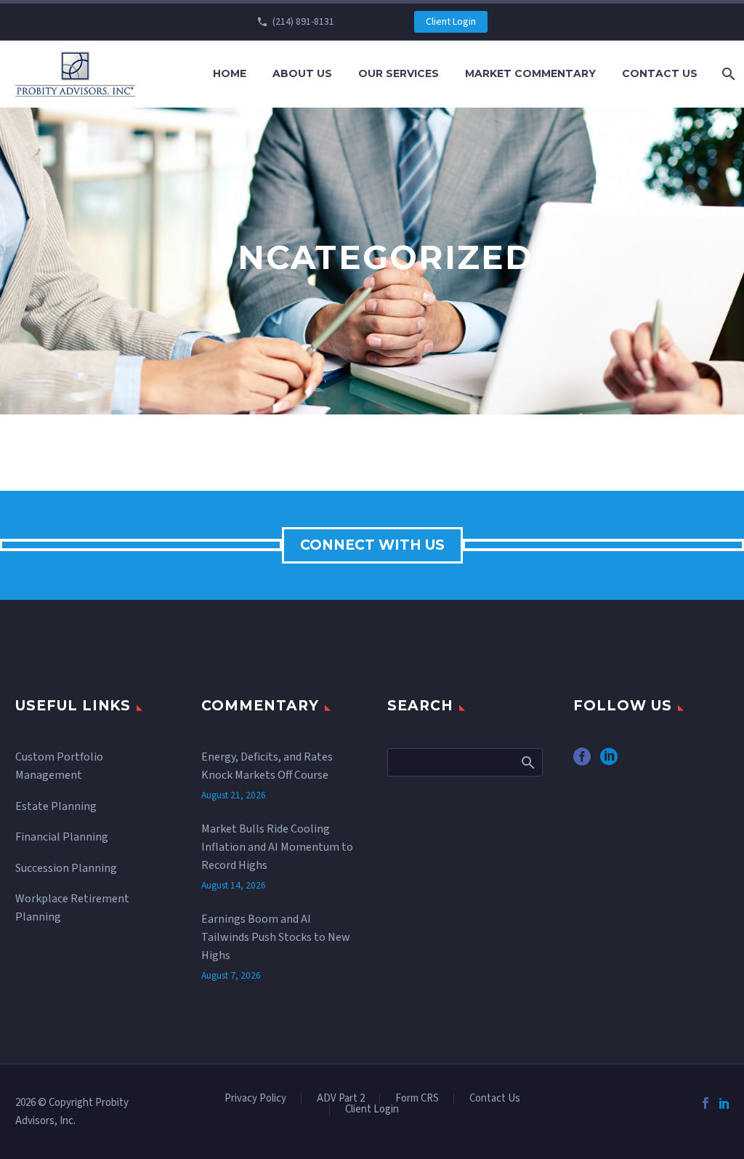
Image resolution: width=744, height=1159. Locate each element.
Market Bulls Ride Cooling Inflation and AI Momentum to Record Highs (277, 847)
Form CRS (417, 1099)
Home (229, 73)
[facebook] (582, 761)
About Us (302, 73)
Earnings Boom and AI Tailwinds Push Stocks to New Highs (275, 937)
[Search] (727, 74)
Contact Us (660, 73)
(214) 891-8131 (303, 22)
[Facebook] (705, 1103)
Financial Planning (61, 837)
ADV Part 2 (341, 1099)
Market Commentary (530, 73)
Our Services (398, 73)
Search (527, 762)
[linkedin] (609, 761)
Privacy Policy (255, 1099)
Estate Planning (56, 806)
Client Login (451, 22)
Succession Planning (66, 868)
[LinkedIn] (724, 1103)
